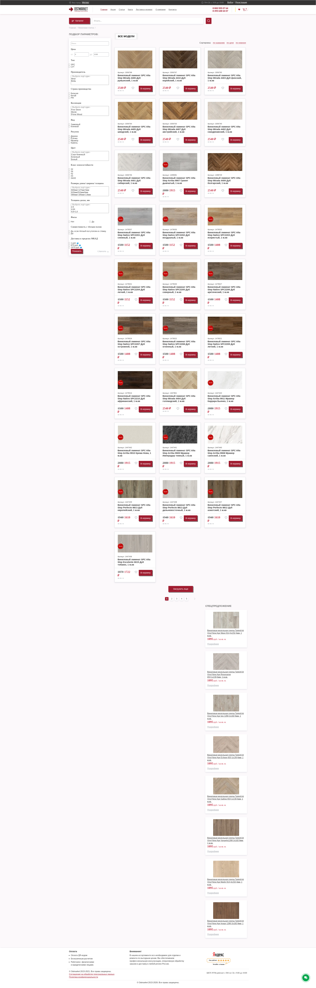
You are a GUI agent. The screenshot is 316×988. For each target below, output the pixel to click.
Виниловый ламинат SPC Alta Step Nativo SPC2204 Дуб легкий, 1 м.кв (134, 289)
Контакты (173, 9)
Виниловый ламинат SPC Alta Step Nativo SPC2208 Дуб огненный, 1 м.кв (179, 344)
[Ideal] (90, 79)
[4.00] (90, 209)
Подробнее (213, 644)
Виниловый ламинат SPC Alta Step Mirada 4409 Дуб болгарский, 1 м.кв (224, 180)
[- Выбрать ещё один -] (90, 76)
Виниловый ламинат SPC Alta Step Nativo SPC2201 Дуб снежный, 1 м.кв (134, 235)
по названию (219, 43)
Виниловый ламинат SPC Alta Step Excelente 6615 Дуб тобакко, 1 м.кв (134, 562)
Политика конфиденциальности (83, 977)
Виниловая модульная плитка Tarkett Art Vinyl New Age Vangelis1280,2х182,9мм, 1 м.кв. (225, 840)
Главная (103, 9)
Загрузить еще (180, 589)
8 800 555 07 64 (220, 8)
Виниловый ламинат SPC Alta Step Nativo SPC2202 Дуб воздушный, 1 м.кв (179, 235)
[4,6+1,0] (90, 212)
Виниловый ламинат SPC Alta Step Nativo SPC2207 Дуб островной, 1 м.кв (134, 344)
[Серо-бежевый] (90, 155)
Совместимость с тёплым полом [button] (86, 227)
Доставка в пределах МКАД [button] (84, 238)
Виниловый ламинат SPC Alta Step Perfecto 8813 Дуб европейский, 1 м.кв (134, 507)
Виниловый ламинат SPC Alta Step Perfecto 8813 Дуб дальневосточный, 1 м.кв (179, 507)
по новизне (241, 43)
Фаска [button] (74, 217)
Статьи (122, 9)
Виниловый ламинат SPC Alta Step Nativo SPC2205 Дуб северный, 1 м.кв (179, 289)
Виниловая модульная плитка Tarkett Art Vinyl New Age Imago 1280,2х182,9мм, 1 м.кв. (225, 923)
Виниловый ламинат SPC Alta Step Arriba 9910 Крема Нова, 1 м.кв (134, 453)
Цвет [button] (73, 148)
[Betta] (90, 81)
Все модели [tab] (126, 36)
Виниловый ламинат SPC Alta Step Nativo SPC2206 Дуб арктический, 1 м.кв (224, 289)
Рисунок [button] (75, 131)
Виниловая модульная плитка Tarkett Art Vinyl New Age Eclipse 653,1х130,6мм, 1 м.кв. (225, 757)
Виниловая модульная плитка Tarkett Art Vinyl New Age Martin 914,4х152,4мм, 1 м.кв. (225, 882)
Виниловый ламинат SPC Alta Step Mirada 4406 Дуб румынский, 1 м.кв (134, 78)
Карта (130, 9)
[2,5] (90, 207)
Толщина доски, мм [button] (80, 200)
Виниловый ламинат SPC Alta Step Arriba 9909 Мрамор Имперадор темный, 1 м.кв (179, 453)
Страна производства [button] (81, 89)
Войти (230, 2)
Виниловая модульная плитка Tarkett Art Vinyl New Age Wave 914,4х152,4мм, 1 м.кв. (225, 633)
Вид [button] (73, 120)
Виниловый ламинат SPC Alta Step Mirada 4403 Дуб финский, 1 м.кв (225, 78)
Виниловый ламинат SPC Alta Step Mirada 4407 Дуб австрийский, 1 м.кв (179, 129)
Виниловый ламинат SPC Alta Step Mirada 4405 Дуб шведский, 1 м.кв (134, 129)
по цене (230, 43)
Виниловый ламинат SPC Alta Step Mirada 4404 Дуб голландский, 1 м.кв (179, 398)
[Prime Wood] (90, 114)
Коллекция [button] (76, 103)
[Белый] (90, 159)
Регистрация (241, 2)
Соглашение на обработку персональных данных (91, 974)
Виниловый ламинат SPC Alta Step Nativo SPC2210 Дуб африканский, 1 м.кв (134, 398)
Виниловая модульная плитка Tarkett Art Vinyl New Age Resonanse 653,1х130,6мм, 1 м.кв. (225, 674)
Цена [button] (73, 49)
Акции (113, 9)
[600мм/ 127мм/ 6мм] (90, 190)
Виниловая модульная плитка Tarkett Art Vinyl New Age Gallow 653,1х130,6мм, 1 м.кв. (225, 799)
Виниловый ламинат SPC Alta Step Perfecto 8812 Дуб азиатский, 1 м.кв (224, 507)
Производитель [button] (78, 72)
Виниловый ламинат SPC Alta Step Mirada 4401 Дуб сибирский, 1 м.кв (134, 180)
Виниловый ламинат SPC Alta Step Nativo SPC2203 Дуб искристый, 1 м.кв (224, 235)
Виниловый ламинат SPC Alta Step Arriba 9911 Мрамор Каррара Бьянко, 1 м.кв (224, 398)
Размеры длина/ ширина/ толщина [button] (87, 183)
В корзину (145, 88)
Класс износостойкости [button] (82, 165)
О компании (161, 9)
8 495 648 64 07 (220, 11)
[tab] (90, 48)
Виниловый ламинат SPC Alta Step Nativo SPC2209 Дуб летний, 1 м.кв (224, 344)
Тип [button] (73, 60)
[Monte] (90, 112)
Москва (85, 2)
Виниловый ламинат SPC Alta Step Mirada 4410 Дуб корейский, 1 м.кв (179, 78)
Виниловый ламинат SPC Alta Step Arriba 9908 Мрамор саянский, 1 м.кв (224, 453)
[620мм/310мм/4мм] (90, 192)
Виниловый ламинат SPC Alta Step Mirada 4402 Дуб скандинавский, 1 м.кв (224, 129)
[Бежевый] (90, 157)
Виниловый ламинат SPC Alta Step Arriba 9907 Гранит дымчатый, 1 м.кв (179, 180)
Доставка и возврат (144, 9)
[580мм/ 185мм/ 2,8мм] (90, 195)
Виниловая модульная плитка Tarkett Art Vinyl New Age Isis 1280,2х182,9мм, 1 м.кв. (225, 716)
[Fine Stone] (90, 110)
